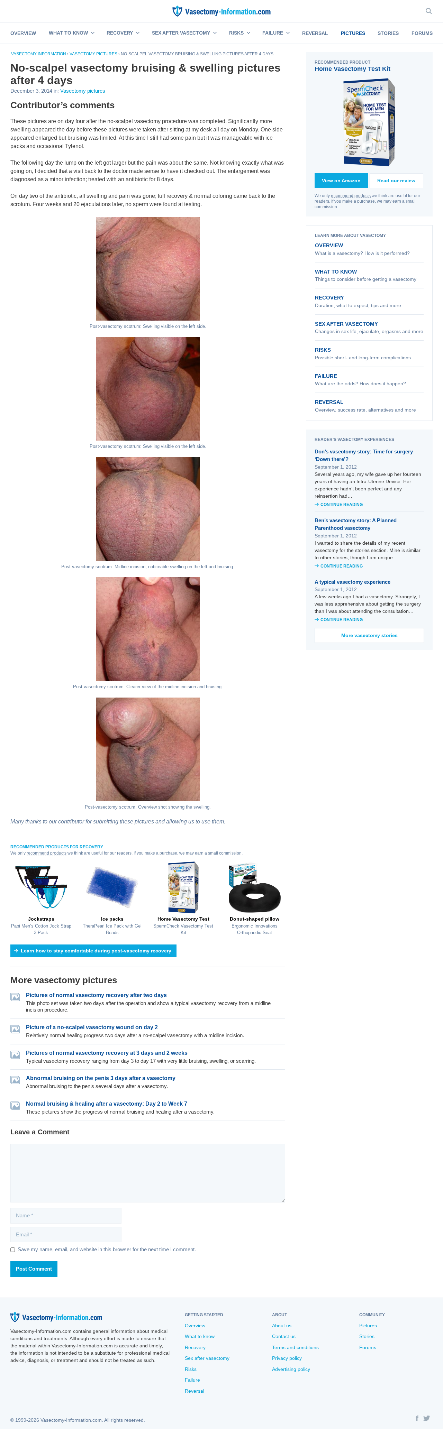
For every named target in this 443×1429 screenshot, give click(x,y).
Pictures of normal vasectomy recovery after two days (96, 995)
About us (281, 1325)
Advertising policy (291, 1369)
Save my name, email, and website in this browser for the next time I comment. (107, 1249)
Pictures (353, 33)
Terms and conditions (295, 1347)
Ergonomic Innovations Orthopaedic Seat (254, 925)
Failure (272, 33)
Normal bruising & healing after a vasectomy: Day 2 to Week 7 (106, 1104)
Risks (236, 33)
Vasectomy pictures (93, 54)
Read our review (396, 180)
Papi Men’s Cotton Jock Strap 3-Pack (41, 925)
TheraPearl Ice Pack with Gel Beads (112, 925)
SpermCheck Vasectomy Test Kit (183, 925)
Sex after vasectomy (181, 33)
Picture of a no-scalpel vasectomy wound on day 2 (92, 1027)
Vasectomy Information (38, 54)
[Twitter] (426, 1419)
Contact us (284, 1336)
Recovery (120, 33)
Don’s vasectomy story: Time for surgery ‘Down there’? (364, 455)
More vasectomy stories (369, 635)
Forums (422, 33)
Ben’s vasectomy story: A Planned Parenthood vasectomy (356, 524)
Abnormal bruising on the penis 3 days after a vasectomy (100, 1078)
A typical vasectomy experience (352, 582)
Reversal (315, 33)
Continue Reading (341, 504)
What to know (68, 33)
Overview (23, 33)
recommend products (46, 853)
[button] (92, 33)
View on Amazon (341, 180)
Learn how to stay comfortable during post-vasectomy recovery (96, 950)
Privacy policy (287, 1358)
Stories (388, 33)
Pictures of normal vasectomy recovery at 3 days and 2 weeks (107, 1053)
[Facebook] (417, 1419)
